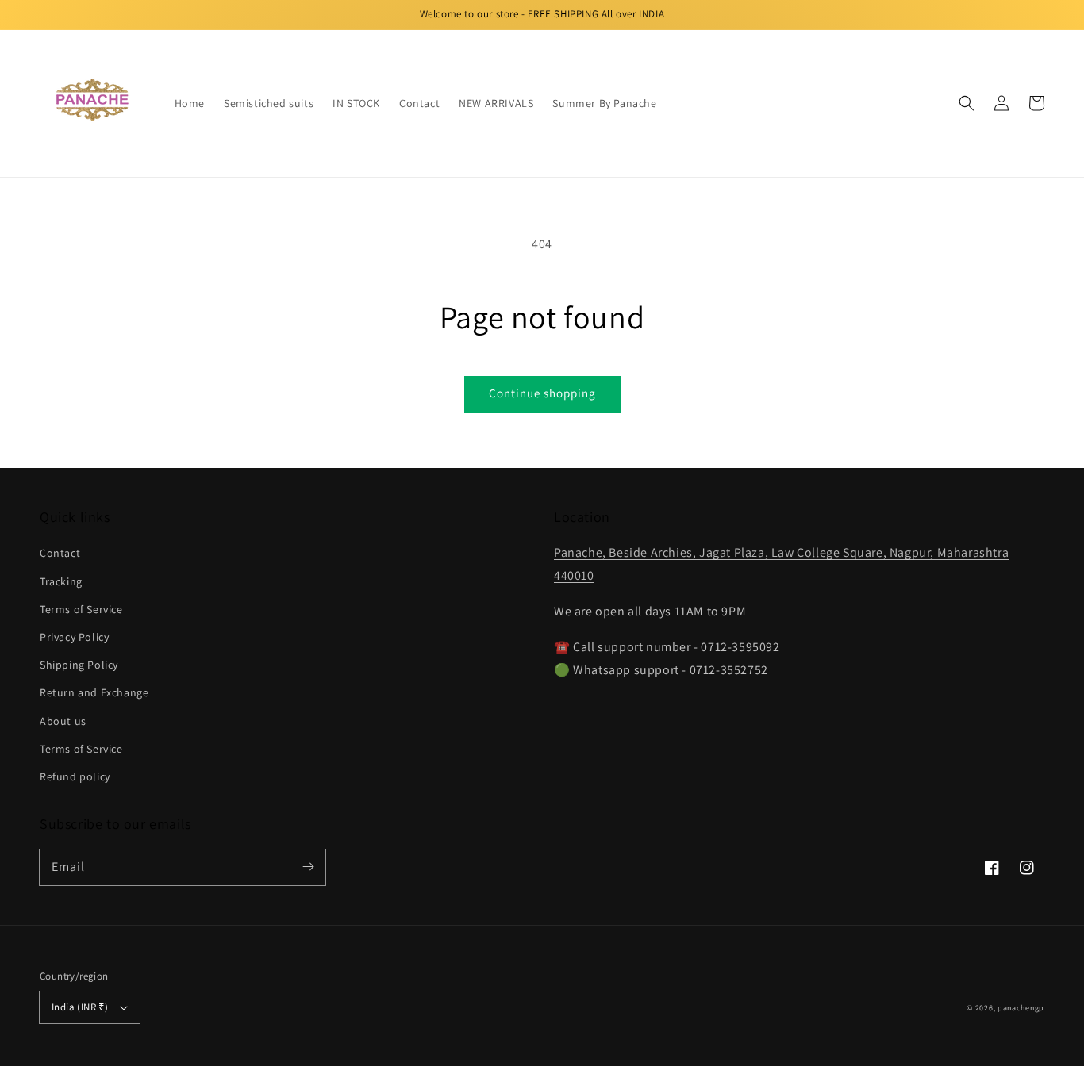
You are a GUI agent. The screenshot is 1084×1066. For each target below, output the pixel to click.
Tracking (61, 581)
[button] (966, 103)
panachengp (1021, 1008)
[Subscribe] (307, 866)
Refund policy (75, 776)
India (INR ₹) (80, 1007)
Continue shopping (542, 393)
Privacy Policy (74, 637)
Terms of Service (81, 609)
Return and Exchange (94, 692)
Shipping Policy (79, 665)
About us (63, 721)
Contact (60, 553)
